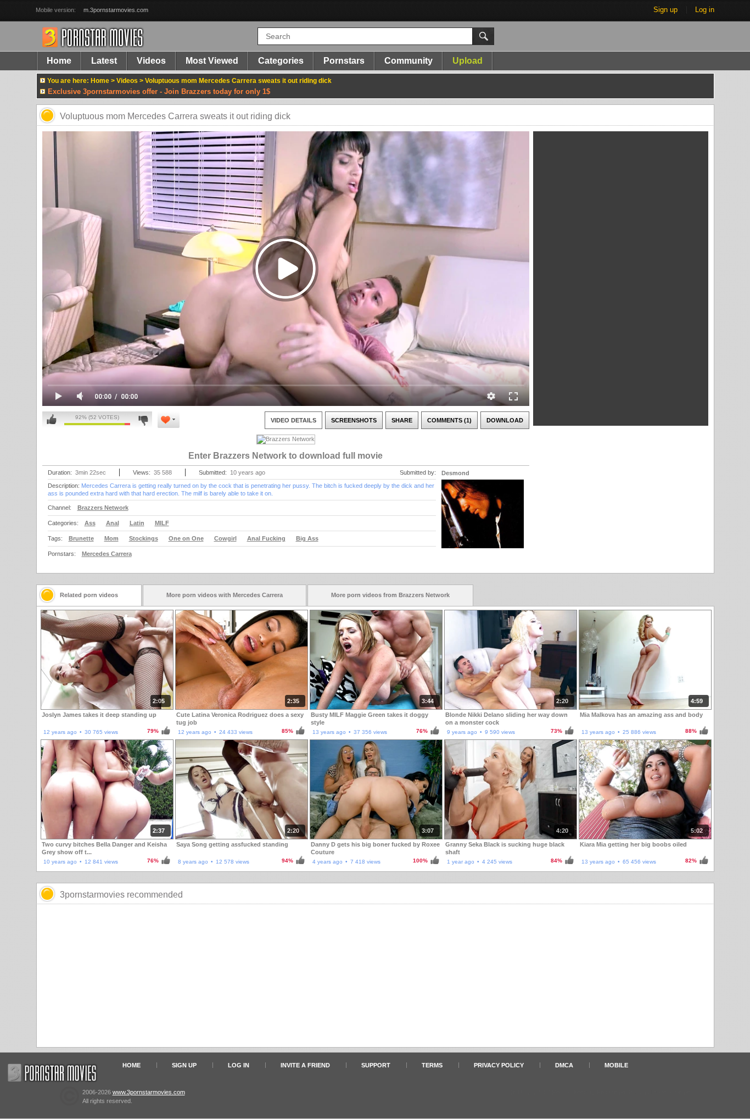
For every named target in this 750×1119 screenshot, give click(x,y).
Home (59, 60)
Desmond (455, 473)
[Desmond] (482, 521)
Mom (111, 538)
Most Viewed (212, 60)
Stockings (143, 538)
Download (504, 420)
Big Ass (307, 538)
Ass (90, 523)
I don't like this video (143, 419)
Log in (704, 9)
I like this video (51, 419)
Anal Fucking (266, 538)
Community (408, 60)
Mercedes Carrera (107, 553)
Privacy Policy (499, 1065)
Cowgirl (225, 538)
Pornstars (344, 60)
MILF (162, 523)
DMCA (564, 1065)
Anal (112, 523)
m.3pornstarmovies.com (115, 10)
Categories (281, 60)
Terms (432, 1065)
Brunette (81, 538)
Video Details (293, 420)
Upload (467, 60)
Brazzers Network (102, 507)
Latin (137, 523)
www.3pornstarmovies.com (149, 1092)
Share (401, 420)
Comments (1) (449, 420)
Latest (104, 60)
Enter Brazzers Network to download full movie (285, 455)
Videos (151, 60)
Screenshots (354, 420)
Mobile (616, 1065)
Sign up (665, 9)
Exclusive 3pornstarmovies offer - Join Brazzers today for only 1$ (159, 91)
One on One (186, 538)
